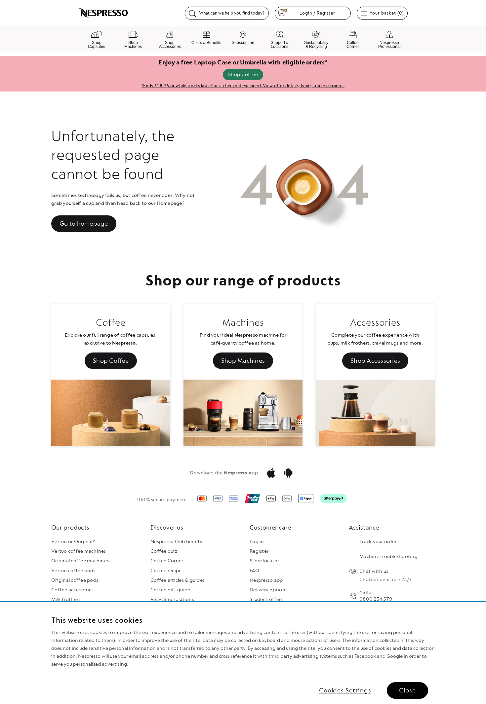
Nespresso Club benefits (177, 541)
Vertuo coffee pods (73, 571)
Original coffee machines (80, 561)
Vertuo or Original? (73, 541)
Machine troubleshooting (388, 556)
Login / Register (317, 13)
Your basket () (389, 13)
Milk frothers (65, 599)
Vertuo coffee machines (78, 551)
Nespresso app (266, 580)
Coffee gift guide (170, 590)
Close (407, 690)
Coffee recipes (167, 571)
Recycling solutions (172, 599)
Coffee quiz (164, 551)
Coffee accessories (72, 590)
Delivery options (268, 590)
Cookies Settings (345, 690)
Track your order (377, 541)
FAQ (254, 571)
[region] (243, 653)
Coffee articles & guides (177, 580)
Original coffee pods (74, 580)
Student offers (266, 599)
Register (259, 551)
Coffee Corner (166, 561)
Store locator (264, 561)
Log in (257, 541)
